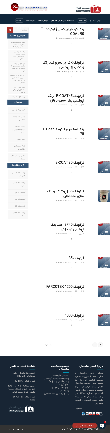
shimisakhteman (61, 38)
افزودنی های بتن (18, 110)
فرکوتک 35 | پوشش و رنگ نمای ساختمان (65, 194)
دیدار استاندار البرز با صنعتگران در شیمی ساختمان (18, 89)
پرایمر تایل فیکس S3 (18, 97)
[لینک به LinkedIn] (18, 429)
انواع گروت (21, 139)
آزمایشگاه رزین (19, 199)
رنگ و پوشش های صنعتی (18, 157)
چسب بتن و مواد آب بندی (18, 118)
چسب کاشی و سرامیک (58, 381)
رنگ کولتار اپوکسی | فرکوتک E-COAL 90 (62, 31)
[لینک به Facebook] (9, 429)
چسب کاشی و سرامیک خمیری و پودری (18, 129)
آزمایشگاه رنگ (19, 206)
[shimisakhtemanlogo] (83, 10)
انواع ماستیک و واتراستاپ (19, 147)
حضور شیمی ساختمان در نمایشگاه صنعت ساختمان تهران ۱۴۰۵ (18, 44)
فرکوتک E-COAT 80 (69, 162)
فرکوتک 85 (76, 258)
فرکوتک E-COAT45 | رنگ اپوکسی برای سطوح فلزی (66, 98)
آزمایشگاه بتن (20, 192)
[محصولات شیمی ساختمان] (104, 34)
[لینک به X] (13, 429)
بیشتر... (78, 408)
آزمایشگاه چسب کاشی (19, 184)
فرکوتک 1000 (74, 315)
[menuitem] (95, 20)
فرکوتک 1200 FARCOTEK (65, 287)
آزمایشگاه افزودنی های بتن (18, 174)
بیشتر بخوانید (77, 43)
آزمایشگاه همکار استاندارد (19, 214)
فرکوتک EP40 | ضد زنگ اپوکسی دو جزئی (67, 227)
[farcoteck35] (104, 196)
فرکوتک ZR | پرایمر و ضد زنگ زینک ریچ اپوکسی (63, 65)
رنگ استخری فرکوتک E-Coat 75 (63, 131)
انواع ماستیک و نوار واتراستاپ (60, 389)
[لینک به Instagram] (22, 429)
